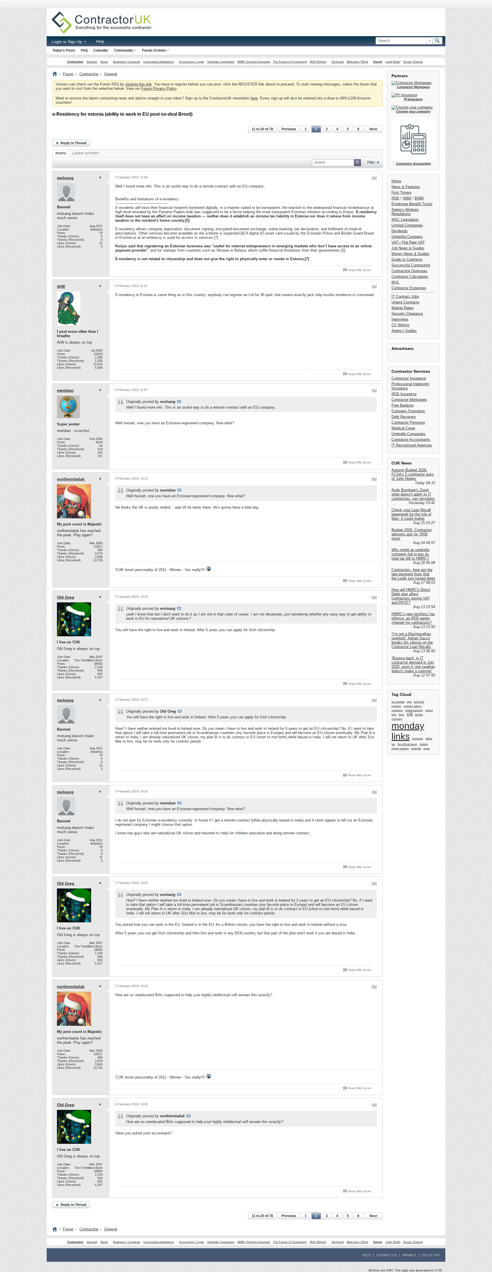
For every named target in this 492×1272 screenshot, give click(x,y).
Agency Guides (404, 331)
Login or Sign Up (67, 41)
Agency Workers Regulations (405, 211)
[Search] (437, 40)
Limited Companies (407, 225)
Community (123, 50)
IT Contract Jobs (405, 296)
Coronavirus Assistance (159, 61)
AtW (61, 286)
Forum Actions (154, 50)
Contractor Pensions (408, 422)
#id (374, 178)
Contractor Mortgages (409, 400)
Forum (68, 74)
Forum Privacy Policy (159, 88)
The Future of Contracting (290, 61)
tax (393, 744)
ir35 (410, 714)
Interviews (399, 319)
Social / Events (413, 61)
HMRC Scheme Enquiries (253, 61)
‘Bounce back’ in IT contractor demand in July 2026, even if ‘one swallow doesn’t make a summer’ (413, 664)
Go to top (431, 1255)
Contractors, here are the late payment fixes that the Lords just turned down (413, 574)
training (423, 744)
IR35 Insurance (404, 394)
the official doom (407, 744)
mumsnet (417, 738)
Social (377, 61)
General (92, 61)
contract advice (412, 706)
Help (100, 41)
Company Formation (408, 411)
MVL (395, 282)
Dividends (399, 231)
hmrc (402, 714)
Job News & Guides (407, 248)
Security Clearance (407, 313)
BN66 (419, 198)
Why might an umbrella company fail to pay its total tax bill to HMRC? (410, 554)
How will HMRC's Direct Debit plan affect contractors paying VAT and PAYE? (410, 596)
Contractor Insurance (408, 378)
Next (373, 129)
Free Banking (402, 405)
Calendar (100, 50)
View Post (179, 401)
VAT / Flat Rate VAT (408, 242)
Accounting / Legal (191, 61)
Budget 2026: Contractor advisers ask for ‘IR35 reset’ (411, 534)
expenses (397, 710)
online (428, 738)
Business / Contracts (126, 61)
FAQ (84, 50)
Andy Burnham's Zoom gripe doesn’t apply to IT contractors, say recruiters (413, 494)
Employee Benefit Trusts (411, 204)
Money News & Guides (410, 254)
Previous (289, 129)
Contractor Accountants (410, 439)
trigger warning (400, 748)
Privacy (409, 1255)
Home (396, 181)
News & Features (405, 187)
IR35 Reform (318, 61)
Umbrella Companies (220, 61)
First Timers (401, 192)
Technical (337, 61)
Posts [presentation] (61, 153)
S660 (407, 198)
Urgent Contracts (405, 302)
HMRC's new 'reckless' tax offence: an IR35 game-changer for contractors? (413, 618)
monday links (407, 731)
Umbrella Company (407, 237)
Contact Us (386, 1255)
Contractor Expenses (408, 288)
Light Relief (393, 61)
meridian (65, 390)
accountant (398, 701)
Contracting (75, 61)
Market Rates (402, 308)
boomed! (419, 701)
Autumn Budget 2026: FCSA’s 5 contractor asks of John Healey (412, 474)
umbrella (416, 748)
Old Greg (65, 597)
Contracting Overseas (409, 271)
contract (396, 706)
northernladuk (71, 479)
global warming (414, 710)
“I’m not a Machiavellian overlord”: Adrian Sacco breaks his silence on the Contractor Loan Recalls (412, 640)
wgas (426, 748)
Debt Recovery (403, 417)
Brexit (104, 61)
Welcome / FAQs (357, 61)
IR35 (395, 198)
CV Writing (400, 325)
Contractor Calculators (409, 276)
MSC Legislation (405, 219)
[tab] (60, 153)
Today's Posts (63, 50)
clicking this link (138, 84)
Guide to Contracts (407, 259)
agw (409, 701)
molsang (65, 178)
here (254, 98)
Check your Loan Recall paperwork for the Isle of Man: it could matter (411, 514)
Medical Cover (403, 428)
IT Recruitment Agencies (411, 445)
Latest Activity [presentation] (85, 153)
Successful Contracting (410, 265)
